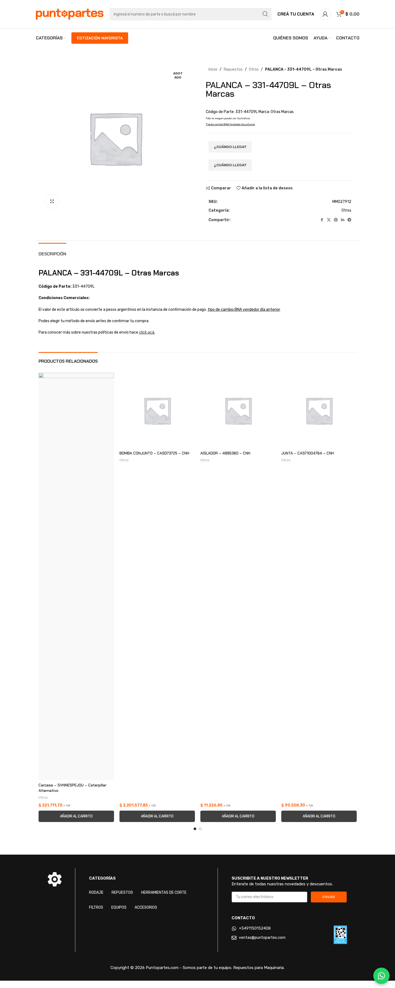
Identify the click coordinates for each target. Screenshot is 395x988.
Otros (254, 69)
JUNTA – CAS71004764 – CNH (307, 453)
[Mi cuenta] (325, 14)
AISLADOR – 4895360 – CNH (225, 453)
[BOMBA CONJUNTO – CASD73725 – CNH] (157, 410)
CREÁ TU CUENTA (295, 14)
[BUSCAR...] (265, 14)
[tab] (52, 251)
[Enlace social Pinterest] (335, 220)
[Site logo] (70, 14)
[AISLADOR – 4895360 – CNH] (238, 410)
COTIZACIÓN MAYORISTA (100, 38)
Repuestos (233, 69)
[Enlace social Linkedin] (342, 220)
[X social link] (328, 220)
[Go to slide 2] (200, 828)
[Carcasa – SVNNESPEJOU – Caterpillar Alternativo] (76, 576)
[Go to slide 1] (195, 828)
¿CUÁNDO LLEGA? (230, 147)
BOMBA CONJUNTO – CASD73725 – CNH (154, 453)
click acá (146, 332)
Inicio (212, 69)
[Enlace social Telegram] (349, 220)
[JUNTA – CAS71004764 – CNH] (319, 410)
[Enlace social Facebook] (322, 220)
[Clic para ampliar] (52, 201)
